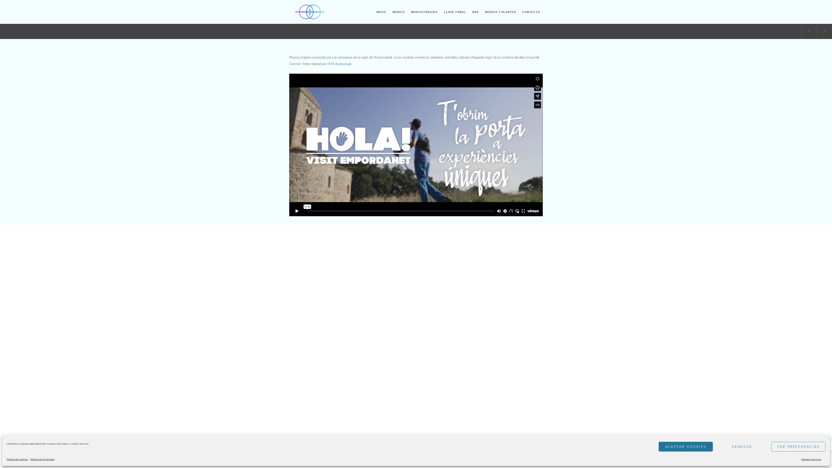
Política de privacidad (42, 459)
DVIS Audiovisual (339, 64)
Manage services (811, 459)
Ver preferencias (798, 446)
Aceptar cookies (685, 446)
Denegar (742, 446)
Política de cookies (17, 459)
